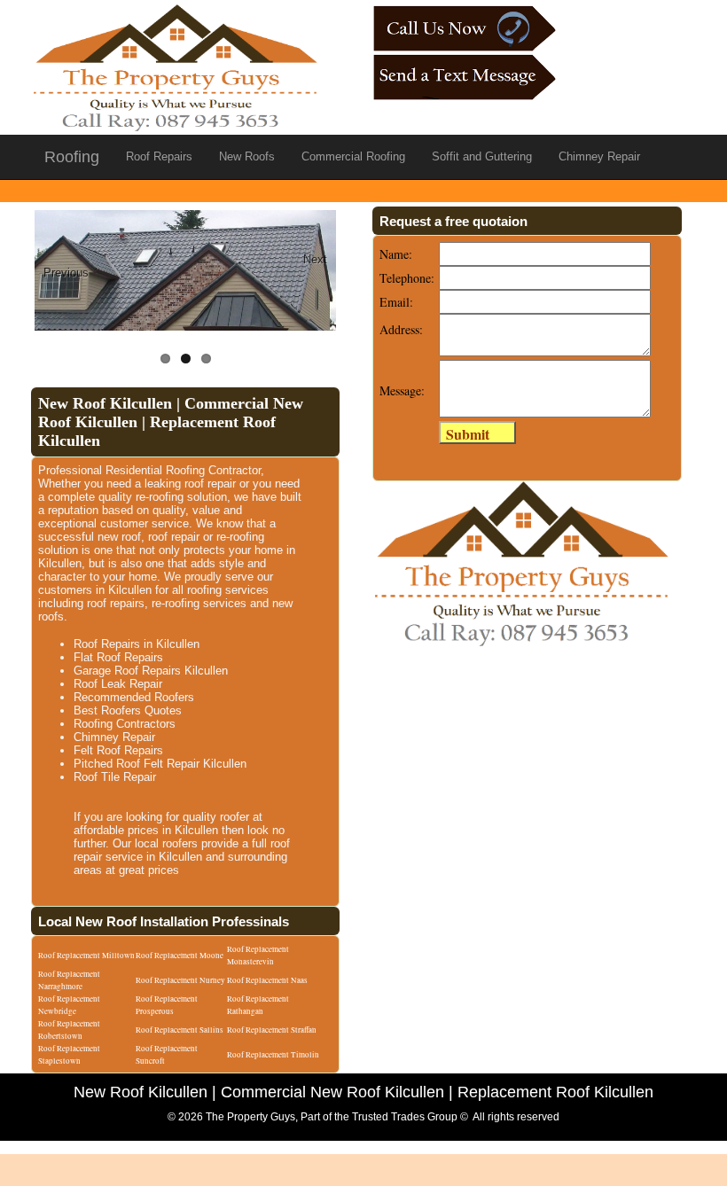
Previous (65, 272)
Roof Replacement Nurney (180, 980)
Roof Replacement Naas (267, 980)
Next (315, 259)
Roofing (71, 157)
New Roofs (247, 156)
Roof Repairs (159, 156)
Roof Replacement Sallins (179, 1030)
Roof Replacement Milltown (86, 955)
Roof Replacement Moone (179, 955)
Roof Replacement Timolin (273, 1054)
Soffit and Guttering (482, 156)
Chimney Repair (599, 156)
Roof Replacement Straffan (272, 1030)
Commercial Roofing (353, 156)
